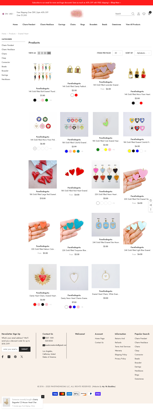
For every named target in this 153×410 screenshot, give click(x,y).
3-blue (137, 151)
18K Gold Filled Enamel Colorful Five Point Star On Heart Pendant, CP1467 (137, 142)
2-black (133, 151)
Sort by (129, 53)
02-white (38, 100)
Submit (25, 349)
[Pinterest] (15, 356)
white (72, 95)
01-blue (66, 151)
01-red (35, 304)
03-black (42, 304)
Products (12, 33)
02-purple (70, 307)
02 (38, 148)
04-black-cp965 (109, 203)
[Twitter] (21, 356)
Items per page (104, 53)
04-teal (78, 151)
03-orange (74, 151)
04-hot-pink (46, 304)
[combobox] (122, 14)
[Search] (125, 14)
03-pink (42, 100)
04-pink (78, 307)
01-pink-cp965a (98, 203)
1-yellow (129, 151)
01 (35, 148)
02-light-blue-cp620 (101, 203)
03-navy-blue (74, 307)
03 (42, 148)
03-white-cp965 (105, 203)
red (76, 95)
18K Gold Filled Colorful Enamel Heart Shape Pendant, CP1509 (74, 142)
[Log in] (138, 14)
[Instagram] (9, 356)
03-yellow (105, 149)
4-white (141, 151)
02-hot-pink (70, 151)
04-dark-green (46, 100)
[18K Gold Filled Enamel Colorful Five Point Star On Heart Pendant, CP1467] (137, 124)
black (133, 103)
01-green (98, 149)
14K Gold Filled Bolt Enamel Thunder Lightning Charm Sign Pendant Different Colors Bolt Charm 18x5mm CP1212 (43, 91)
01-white (66, 307)
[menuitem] (13, 45)
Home (4, 33)
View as (32, 53)
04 (46, 148)
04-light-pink (109, 149)
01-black (35, 100)
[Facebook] (2, 356)
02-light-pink (38, 304)
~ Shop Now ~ (115, 2)
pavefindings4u (42, 88)
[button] (39, 53)
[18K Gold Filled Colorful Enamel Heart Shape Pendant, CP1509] (74, 124)
